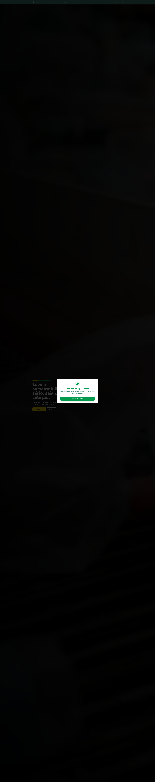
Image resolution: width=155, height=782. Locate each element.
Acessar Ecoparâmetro (77, 398)
